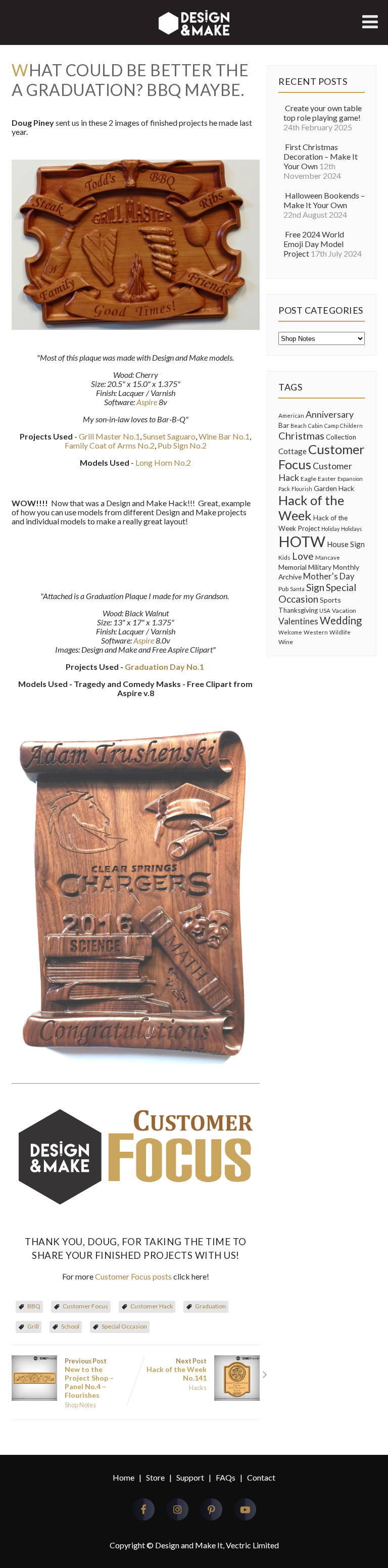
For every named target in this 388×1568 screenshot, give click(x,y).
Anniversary (330, 414)
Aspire (146, 402)
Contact (261, 1477)
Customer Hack (151, 1306)
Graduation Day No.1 (164, 666)
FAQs (225, 1477)
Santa (297, 588)
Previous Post (89, 1378)
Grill (33, 1326)
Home (123, 1477)
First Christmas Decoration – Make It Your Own (320, 156)
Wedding (341, 620)
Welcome (290, 632)
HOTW (301, 541)
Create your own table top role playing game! (322, 112)
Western (316, 632)
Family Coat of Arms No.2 (110, 445)
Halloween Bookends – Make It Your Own (324, 200)
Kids (284, 557)
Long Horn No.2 (163, 462)
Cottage (292, 451)
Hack (346, 488)
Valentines (298, 621)
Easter (327, 478)
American (291, 415)
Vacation (344, 610)
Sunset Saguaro (169, 436)
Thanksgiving (298, 610)
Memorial (292, 567)
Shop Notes (80, 1405)
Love (303, 556)
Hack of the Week (311, 508)
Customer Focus (85, 1306)
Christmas (301, 435)
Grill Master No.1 (109, 436)
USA (324, 610)
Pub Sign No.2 (182, 445)
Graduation (210, 1306)
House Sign (346, 544)
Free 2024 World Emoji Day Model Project (313, 243)
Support (190, 1477)
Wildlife (340, 632)
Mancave (327, 557)
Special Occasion (124, 1326)
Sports (330, 600)
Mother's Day (329, 576)
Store (155, 1477)
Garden (325, 488)
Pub (283, 589)
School (70, 1326)
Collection (341, 437)
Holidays (351, 528)
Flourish (302, 488)
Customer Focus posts (133, 1276)
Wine (285, 642)
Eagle (308, 478)
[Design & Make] (194, 35)
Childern (351, 425)
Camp (331, 425)
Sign (315, 587)
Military (319, 567)
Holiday (330, 528)
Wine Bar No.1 (224, 436)
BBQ (33, 1306)
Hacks (198, 1388)
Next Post (177, 1369)
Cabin (315, 425)
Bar (283, 425)
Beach (298, 425)
